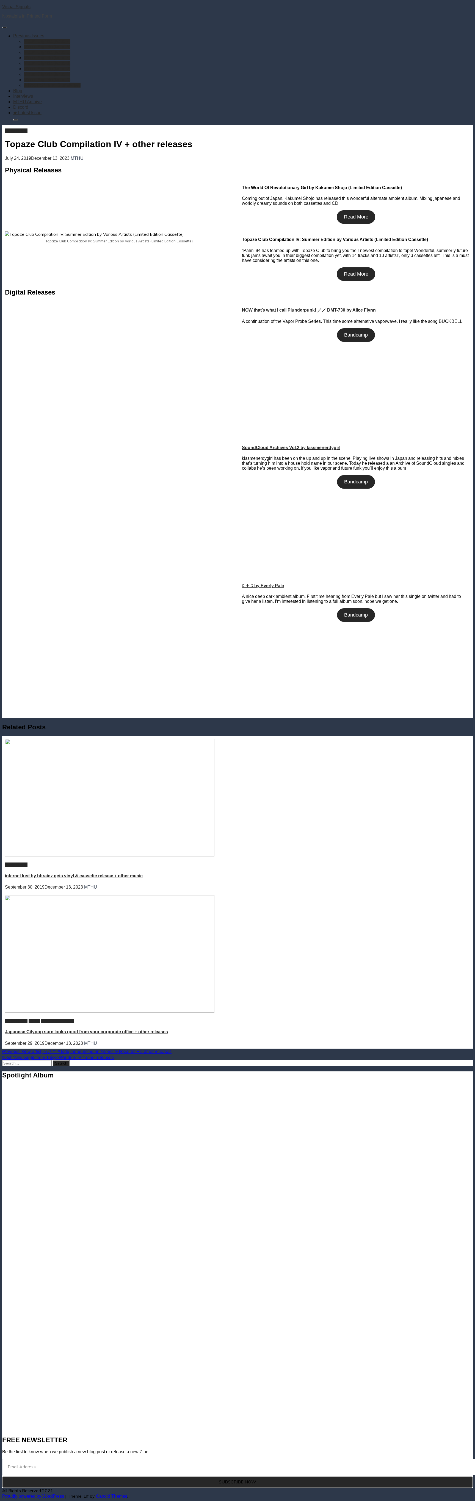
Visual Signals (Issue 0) (47, 79)
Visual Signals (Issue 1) (47, 74)
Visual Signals (16, 6)
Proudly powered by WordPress (33, 1496)
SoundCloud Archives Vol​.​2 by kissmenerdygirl (291, 447)
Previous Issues (28, 35)
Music (34, 1021)
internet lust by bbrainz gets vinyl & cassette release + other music (74, 875)
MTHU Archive (27, 101)
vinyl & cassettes (57, 1021)
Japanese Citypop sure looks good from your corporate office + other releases (86, 1031)
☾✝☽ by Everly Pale (263, 585)
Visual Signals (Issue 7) (47, 41)
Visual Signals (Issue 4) (47, 57)
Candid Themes (111, 1496)
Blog (17, 90)
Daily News (16, 130)
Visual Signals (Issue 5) (47, 52)
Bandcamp (356, 335)
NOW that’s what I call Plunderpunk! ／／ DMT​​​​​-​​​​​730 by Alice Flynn (309, 310)
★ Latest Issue (27, 112)
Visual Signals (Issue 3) (47, 63)
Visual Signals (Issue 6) (47, 46)
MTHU (77, 158)
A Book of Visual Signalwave (52, 85)
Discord (20, 107)
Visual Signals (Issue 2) (47, 68)
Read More (356, 217)
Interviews (23, 96)
